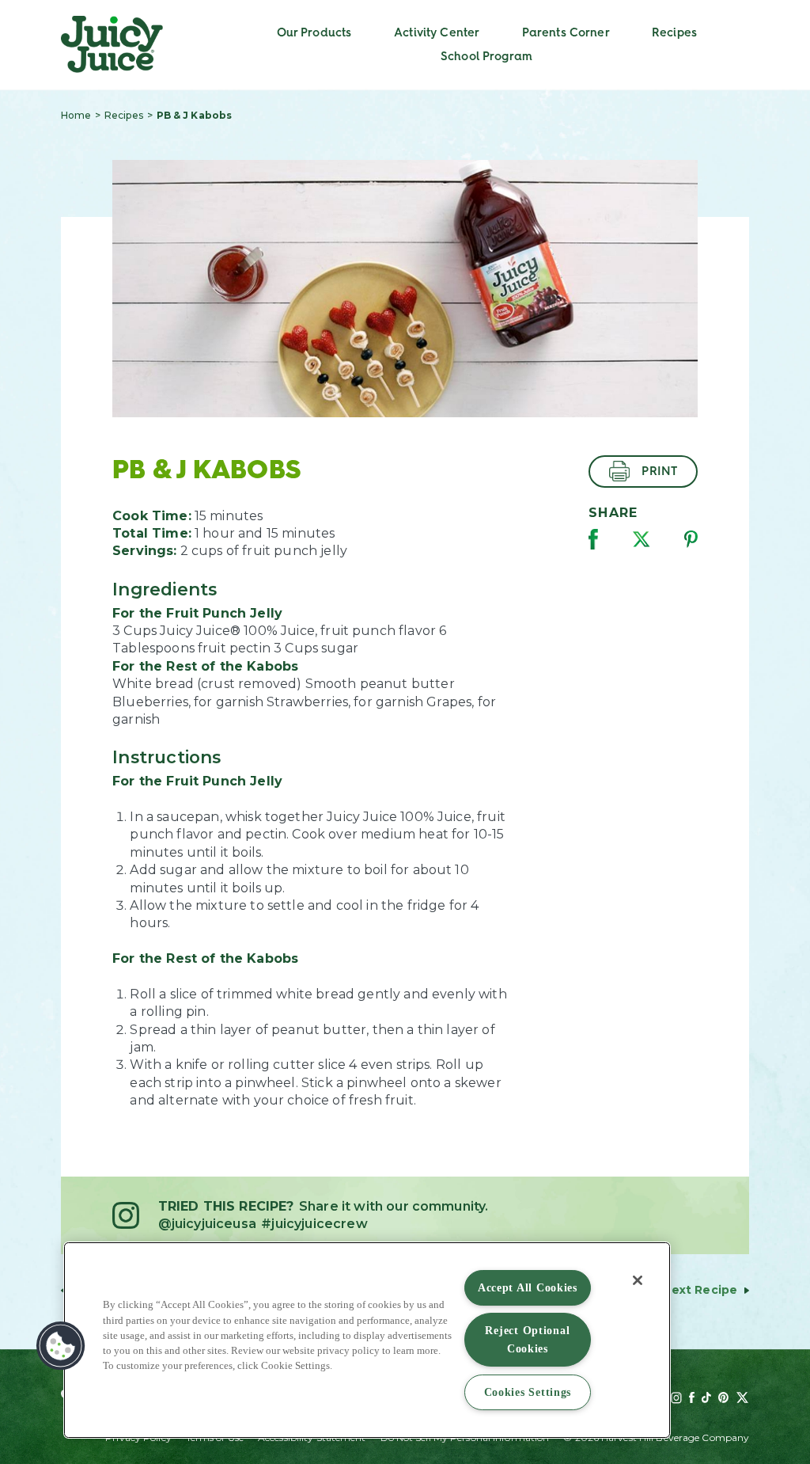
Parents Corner (566, 32)
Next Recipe (700, 1290)
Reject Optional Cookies (527, 1339)
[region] (367, 1340)
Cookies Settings (528, 1392)
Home (76, 115)
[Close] (637, 1280)
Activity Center (436, 32)
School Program (486, 56)
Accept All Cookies (527, 1287)
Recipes (674, 32)
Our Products (314, 32)
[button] (61, 1346)
